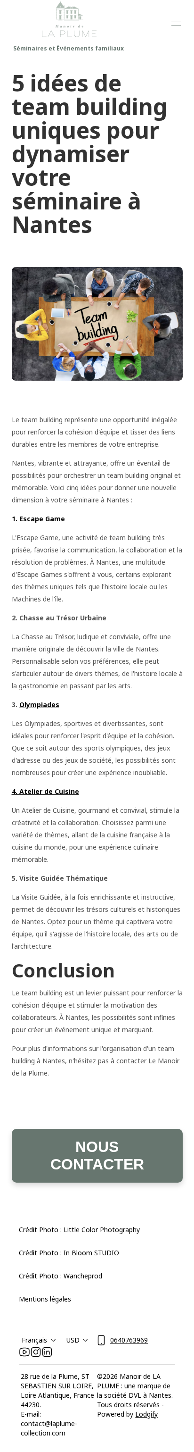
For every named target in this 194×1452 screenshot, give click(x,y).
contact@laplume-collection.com (49, 1428)
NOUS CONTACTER (97, 1155)
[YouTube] (24, 1352)
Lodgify (146, 1414)
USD (73, 1339)
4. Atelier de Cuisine (45, 791)
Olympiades (39, 704)
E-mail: (31, 1414)
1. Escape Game (38, 518)
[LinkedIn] (47, 1352)
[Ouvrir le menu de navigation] (176, 25)
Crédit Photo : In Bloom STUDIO (69, 1252)
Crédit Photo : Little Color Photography (79, 1229)
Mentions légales (45, 1298)
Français (34, 1339)
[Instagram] (35, 1352)
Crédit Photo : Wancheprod (60, 1275)
